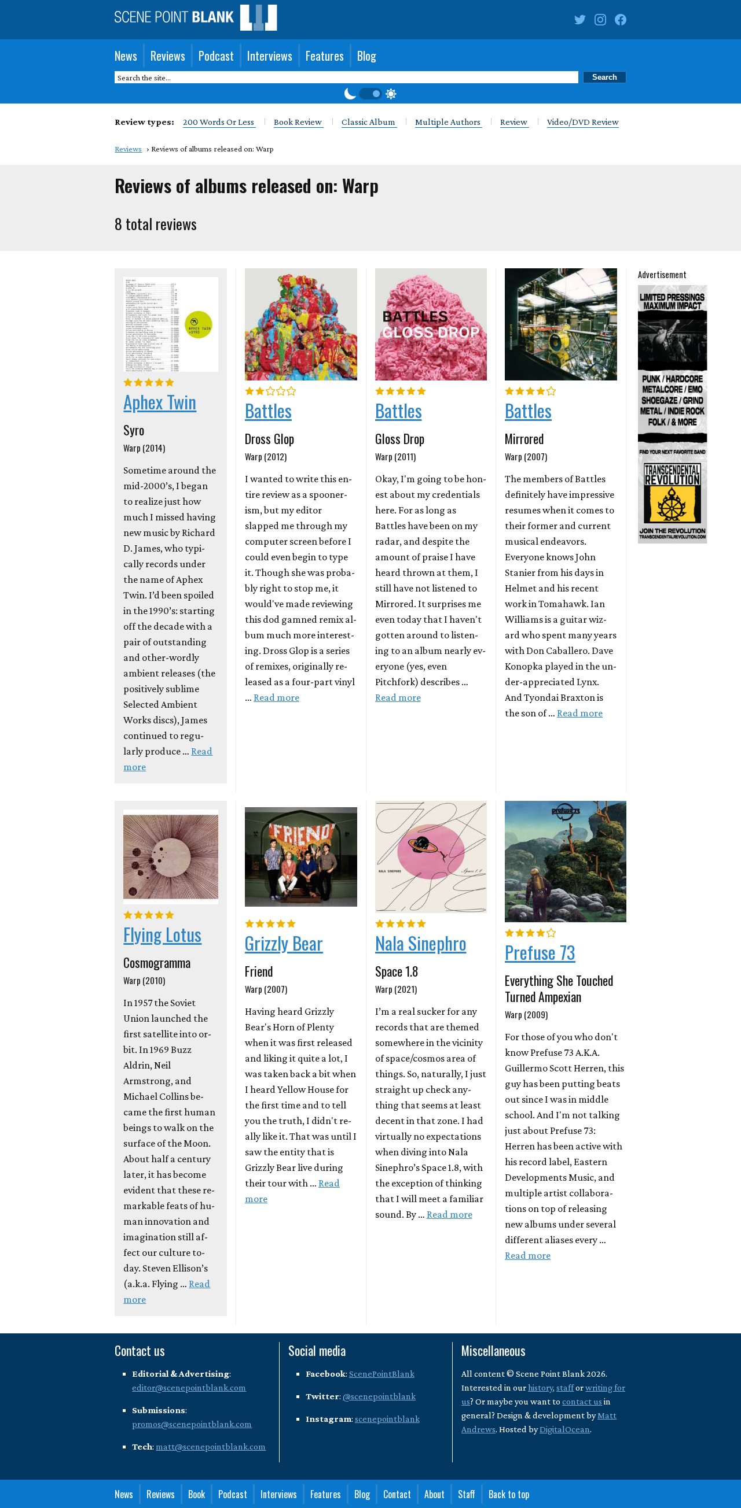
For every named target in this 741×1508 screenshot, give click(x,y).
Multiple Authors (448, 122)
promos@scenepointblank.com (192, 1424)
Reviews (168, 55)
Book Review (299, 122)
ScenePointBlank (381, 1373)
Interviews (269, 55)
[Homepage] (196, 20)
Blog (366, 55)
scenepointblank (387, 1419)
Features (325, 55)
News (126, 55)
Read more (276, 697)
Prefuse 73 (540, 951)
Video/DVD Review (583, 122)
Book (196, 1494)
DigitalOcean (565, 1429)
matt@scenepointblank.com (211, 1446)
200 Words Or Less (219, 122)
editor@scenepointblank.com (189, 1387)
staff (565, 1387)
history (540, 1387)
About (434, 1494)
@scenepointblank (379, 1396)
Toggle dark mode (370, 93)
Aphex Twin (159, 401)
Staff (466, 1494)
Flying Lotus (162, 934)
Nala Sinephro (421, 942)
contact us (582, 1401)
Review (514, 122)
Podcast (216, 55)
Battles (268, 410)
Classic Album (369, 122)
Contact (397, 1494)
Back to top (509, 1494)
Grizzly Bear (284, 942)
